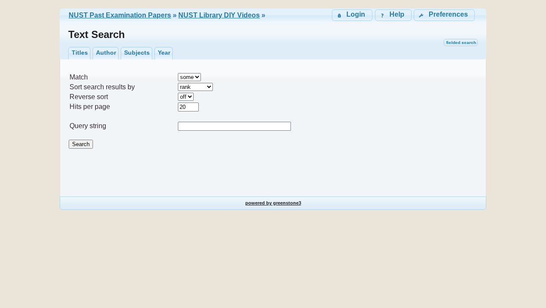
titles (80, 52)
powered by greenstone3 (273, 202)
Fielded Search (461, 42)
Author (106, 52)
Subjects (137, 52)
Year (164, 52)
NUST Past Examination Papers (120, 15)
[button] (444, 15)
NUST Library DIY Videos (219, 15)
